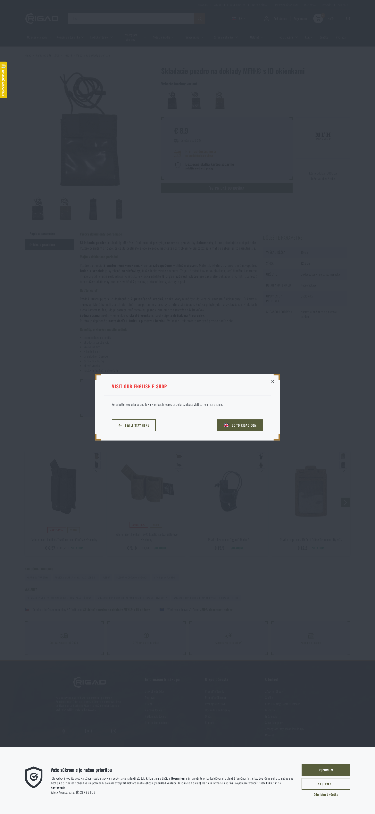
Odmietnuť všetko (326, 794)
